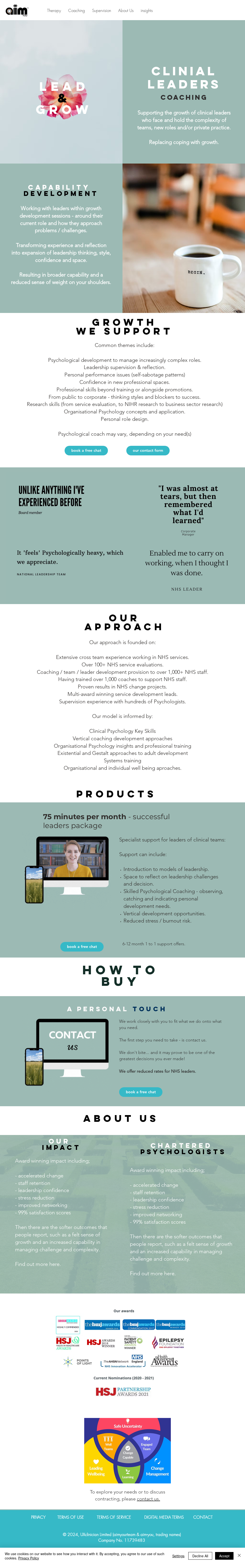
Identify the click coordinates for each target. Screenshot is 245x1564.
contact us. (148, 1499)
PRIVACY (44, 1517)
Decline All (200, 1555)
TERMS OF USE (71, 1517)
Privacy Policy (28, 1558)
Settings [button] (178, 1555)
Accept (224, 1555)
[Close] (239, 1556)
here (54, 1264)
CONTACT (203, 1517)
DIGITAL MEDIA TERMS (164, 1517)
